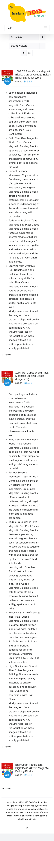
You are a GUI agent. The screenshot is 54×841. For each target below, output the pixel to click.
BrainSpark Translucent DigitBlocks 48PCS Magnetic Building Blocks (32, 768)
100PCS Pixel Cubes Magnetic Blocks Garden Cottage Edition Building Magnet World (33, 74)
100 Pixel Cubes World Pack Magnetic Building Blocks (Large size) (31, 376)
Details (8, 355)
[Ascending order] (42, 37)
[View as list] (29, 53)
